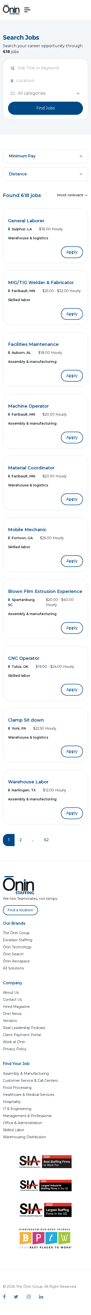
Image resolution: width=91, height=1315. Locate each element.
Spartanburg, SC (21, 602)
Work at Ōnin (14, 1042)
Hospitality (12, 1102)
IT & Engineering (17, 1109)
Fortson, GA (22, 538)
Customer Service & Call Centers (30, 1080)
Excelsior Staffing (17, 940)
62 (46, 840)
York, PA (19, 728)
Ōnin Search (13, 954)
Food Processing (17, 1087)
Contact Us (12, 999)
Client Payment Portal (22, 1035)
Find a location (20, 910)
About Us (11, 992)
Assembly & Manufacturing (26, 1073)
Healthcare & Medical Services (28, 1094)
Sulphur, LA (22, 229)
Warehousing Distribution (24, 1137)
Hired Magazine (16, 1006)
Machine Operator (28, 406)
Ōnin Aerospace (16, 961)
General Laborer (26, 221)
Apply (72, 252)
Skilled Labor (13, 1130)
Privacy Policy (14, 1049)
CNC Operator (23, 658)
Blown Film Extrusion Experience (45, 591)
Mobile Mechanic (27, 529)
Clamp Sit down (26, 720)
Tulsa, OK (20, 666)
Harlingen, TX (24, 790)
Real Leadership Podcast (24, 1028)
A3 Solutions (13, 968)
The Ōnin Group (16, 933)
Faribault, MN (23, 291)
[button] (27, 10)
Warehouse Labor (28, 782)
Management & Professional (27, 1116)
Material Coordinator (31, 468)
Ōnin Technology (17, 947)
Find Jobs (45, 108)
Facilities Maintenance (33, 344)
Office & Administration (22, 1123)
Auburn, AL (21, 352)
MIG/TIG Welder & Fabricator (41, 282)
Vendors (10, 1021)
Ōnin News (12, 1013)
